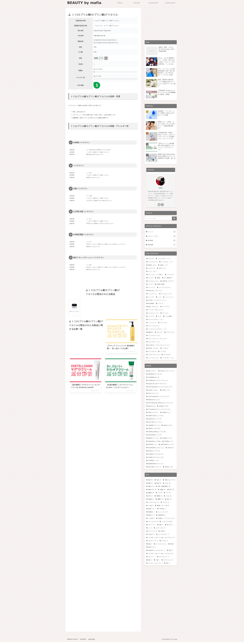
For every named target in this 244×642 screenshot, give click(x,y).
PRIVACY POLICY (72, 639)
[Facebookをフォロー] (162, 204)
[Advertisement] (103, 280)
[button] (174, 218)
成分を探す (91, 639)
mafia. (160, 188)
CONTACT (83, 639)
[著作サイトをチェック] (159, 204)
